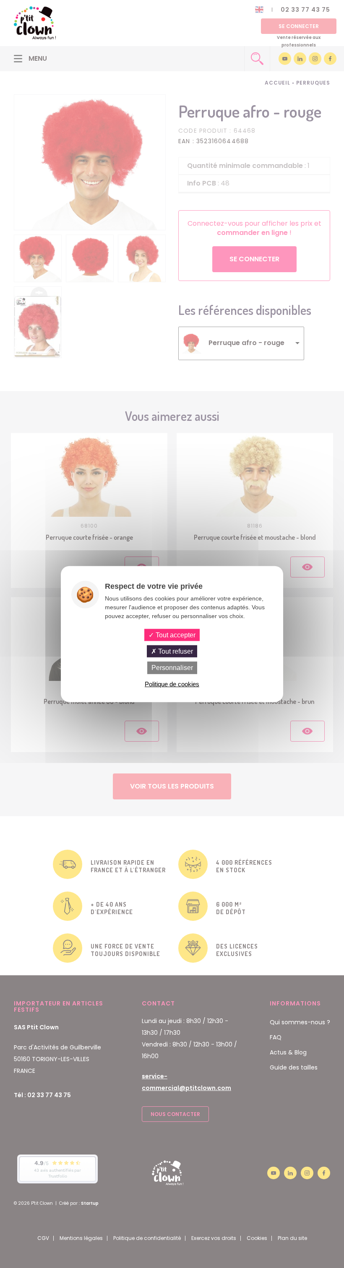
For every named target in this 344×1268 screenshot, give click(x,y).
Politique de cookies (172, 683)
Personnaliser (172, 667)
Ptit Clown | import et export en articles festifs (35, 23)
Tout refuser (174, 651)
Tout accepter (174, 635)
